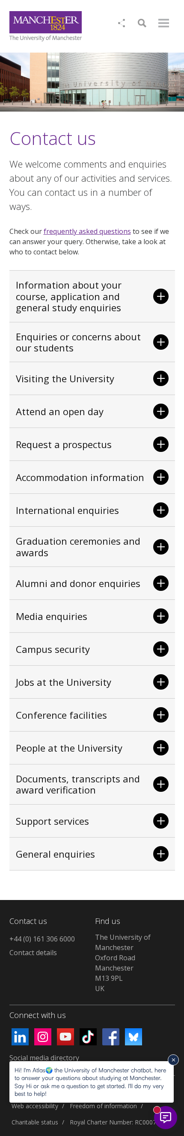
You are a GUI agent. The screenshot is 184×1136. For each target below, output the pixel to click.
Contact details (33, 952)
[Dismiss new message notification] (173, 1059)
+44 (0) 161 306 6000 (42, 939)
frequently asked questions (87, 231)
